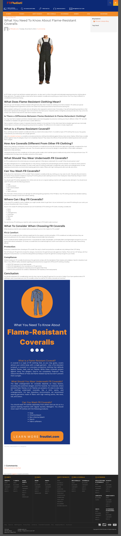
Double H (60, 482)
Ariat (6, 482)
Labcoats (98, 495)
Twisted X (60, 501)
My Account (69, 524)
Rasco (7, 491)
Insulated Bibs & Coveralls (100, 481)
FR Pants (21, 13)
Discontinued (104, 13)
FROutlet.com (14, 29)
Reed (23, 494)
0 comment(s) (41, 29)
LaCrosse (60, 489)
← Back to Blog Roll (10, 17)
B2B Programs (18, 524)
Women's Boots (62, 505)
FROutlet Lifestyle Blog (102, 21)
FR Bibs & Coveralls (78, 477)
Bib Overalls (76, 480)
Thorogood (61, 495)
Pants (47, 480)
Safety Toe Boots (37, 13)
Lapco (6, 489)
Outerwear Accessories (110, 509)
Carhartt (7, 487)
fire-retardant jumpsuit (14, 136)
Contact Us (34, 524)
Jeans (36, 480)
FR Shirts (8, 13)
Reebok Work (61, 491)
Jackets (108, 480)
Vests (97, 509)
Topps (97, 499)
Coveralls (85, 480)
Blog (6, 524)
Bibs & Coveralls (51, 13)
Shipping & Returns (59, 524)
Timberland (60, 497)
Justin (59, 487)
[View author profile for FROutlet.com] (6, 29)
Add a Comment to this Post (12, 468)
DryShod (60, 484)
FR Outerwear (64, 13)
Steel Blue (60, 493)
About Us (10, 524)
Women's (76, 13)
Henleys (7, 480)
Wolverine (60, 503)
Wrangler (25, 497)
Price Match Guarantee (44, 524)
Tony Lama (60, 499)
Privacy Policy (26, 524)
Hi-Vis (88, 13)
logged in (14, 474)
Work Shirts (24, 481)
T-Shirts (16, 480)
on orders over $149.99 (12, 9)
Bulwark (7, 484)
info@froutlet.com (22, 529)
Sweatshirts (110, 495)
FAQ (52, 524)
